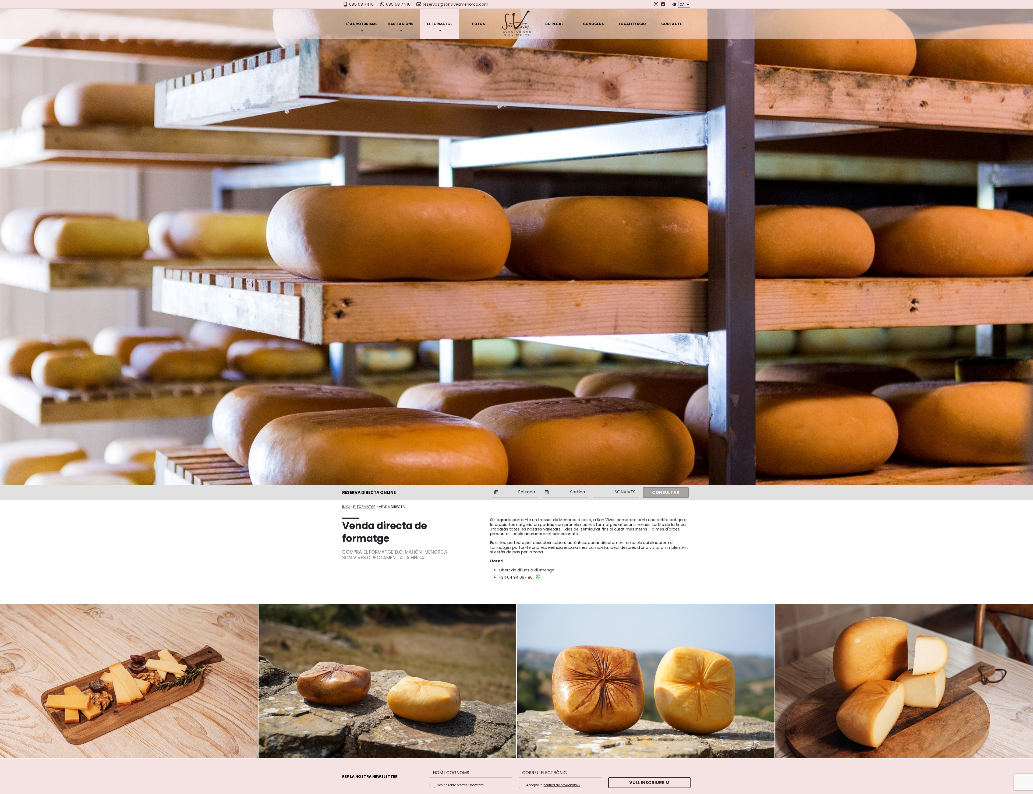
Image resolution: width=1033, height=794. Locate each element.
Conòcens (593, 24)
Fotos (478, 24)
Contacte (671, 24)
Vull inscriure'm (649, 782)
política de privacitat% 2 (561, 785)
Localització (632, 24)
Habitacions (400, 24)
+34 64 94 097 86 (516, 577)
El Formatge (439, 24)
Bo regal (554, 24)
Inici (346, 506)
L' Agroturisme (361, 24)
